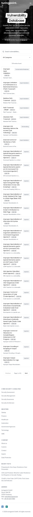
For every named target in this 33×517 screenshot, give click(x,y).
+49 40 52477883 (9, 499)
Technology (5, 430)
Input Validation (24, 83)
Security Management (8, 396)
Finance (4, 416)
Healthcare (4, 419)
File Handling (25, 126)
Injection (26, 151)
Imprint (3, 454)
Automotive (4, 423)
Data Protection (6, 457)
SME (2, 434)
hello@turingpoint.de (11, 496)
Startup (3, 412)
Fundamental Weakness (22, 69)
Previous (8, 373)
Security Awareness (7, 399)
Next (26, 373)
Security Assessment (7, 392)
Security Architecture (7, 403)
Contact (3, 450)
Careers (3, 447)
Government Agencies (8, 426)
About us (4, 443)
